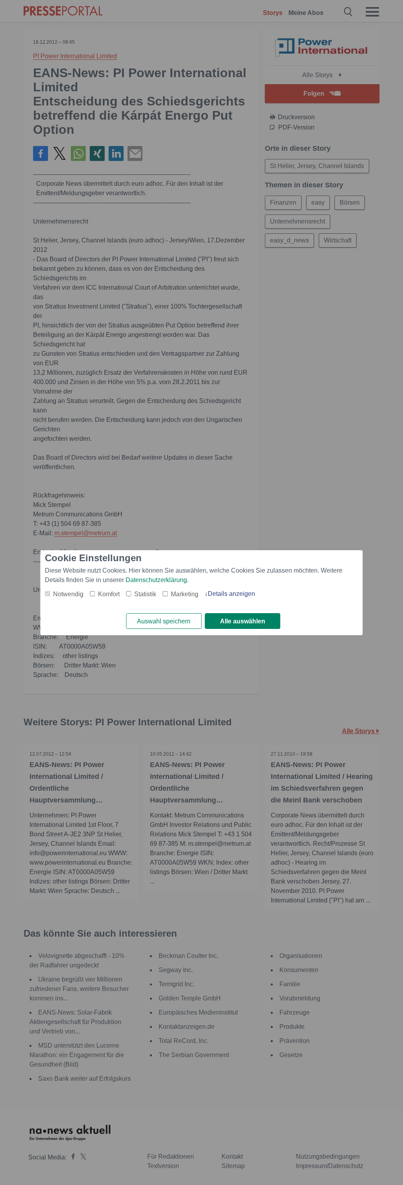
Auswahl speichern (163, 621)
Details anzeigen (231, 593)
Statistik (145, 594)
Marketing (184, 594)
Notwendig (68, 594)
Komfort (109, 594)
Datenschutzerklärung (156, 580)
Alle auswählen (242, 621)
